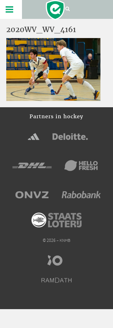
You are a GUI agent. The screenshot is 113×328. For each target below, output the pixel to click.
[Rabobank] (81, 195)
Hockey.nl (55, 10)
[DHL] (32, 165)
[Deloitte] (70, 136)
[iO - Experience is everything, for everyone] (56, 260)
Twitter (51, 299)
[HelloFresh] (81, 165)
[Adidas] (34, 136)
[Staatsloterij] (56, 220)
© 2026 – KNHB (56, 241)
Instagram (62, 299)
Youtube (74, 299)
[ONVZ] (32, 195)
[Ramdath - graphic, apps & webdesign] (56, 280)
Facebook (39, 299)
